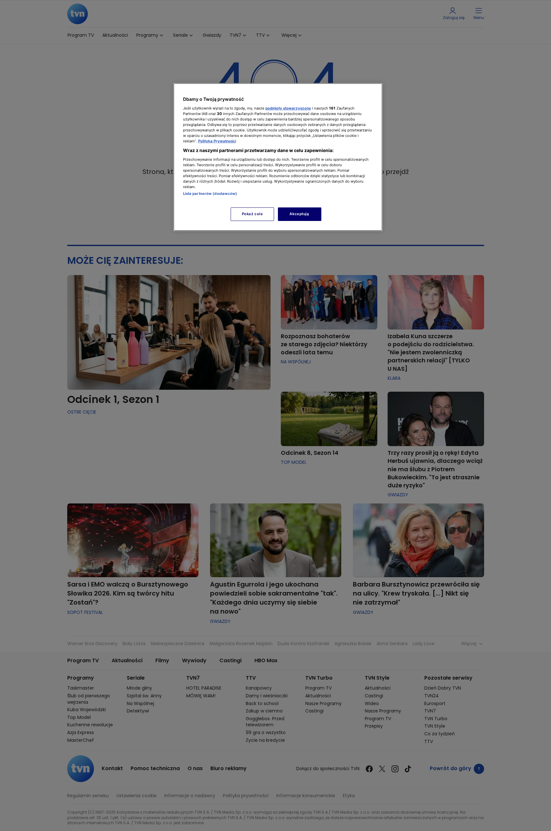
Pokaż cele (252, 214)
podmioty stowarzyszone (288, 108)
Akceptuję (299, 214)
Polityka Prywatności (217, 141)
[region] (277, 157)
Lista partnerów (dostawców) (210, 193)
